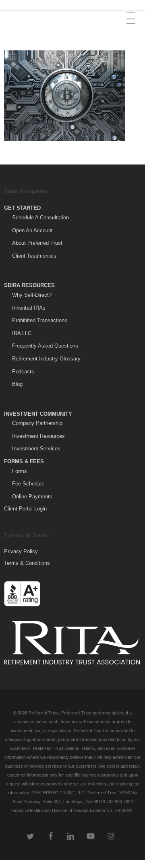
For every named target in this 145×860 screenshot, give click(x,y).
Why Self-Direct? (32, 295)
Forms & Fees (24, 461)
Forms (19, 471)
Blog (17, 384)
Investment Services (36, 449)
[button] (131, 12)
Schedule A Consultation (40, 217)
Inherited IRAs (29, 308)
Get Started (22, 208)
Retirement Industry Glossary (46, 359)
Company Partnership (37, 423)
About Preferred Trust (37, 243)
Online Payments (32, 497)
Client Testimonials (34, 256)
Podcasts (23, 372)
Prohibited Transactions (39, 320)
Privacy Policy (21, 551)
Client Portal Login (25, 509)
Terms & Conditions (27, 563)
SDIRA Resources (29, 285)
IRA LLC (21, 333)
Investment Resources (38, 436)
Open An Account (32, 230)
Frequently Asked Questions (45, 346)
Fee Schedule (28, 484)
